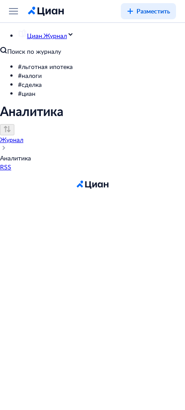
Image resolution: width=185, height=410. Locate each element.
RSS (5, 167)
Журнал (11, 139)
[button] (101, 66)
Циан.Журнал (47, 35)
